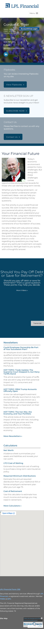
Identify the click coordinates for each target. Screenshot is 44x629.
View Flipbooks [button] (14, 85)
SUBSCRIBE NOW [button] (15, 111)
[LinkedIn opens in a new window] (6, 54)
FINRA (3, 599)
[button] (33, 13)
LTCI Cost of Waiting (13, 463)
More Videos (22, 290)
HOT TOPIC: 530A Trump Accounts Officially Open (20, 390)
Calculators (10, 445)
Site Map (4, 618)
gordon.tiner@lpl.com (14, 48)
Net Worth (9, 450)
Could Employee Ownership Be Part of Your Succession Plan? (21, 348)
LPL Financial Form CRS (10, 589)
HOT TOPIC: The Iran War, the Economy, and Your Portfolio (18, 413)
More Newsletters (13, 436)
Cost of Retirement (13, 491)
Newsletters (11, 342)
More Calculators (12, 506)
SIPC (9, 599)
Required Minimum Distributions (20, 476)
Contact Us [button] (12, 137)
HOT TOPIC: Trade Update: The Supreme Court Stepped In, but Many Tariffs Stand (22, 372)
